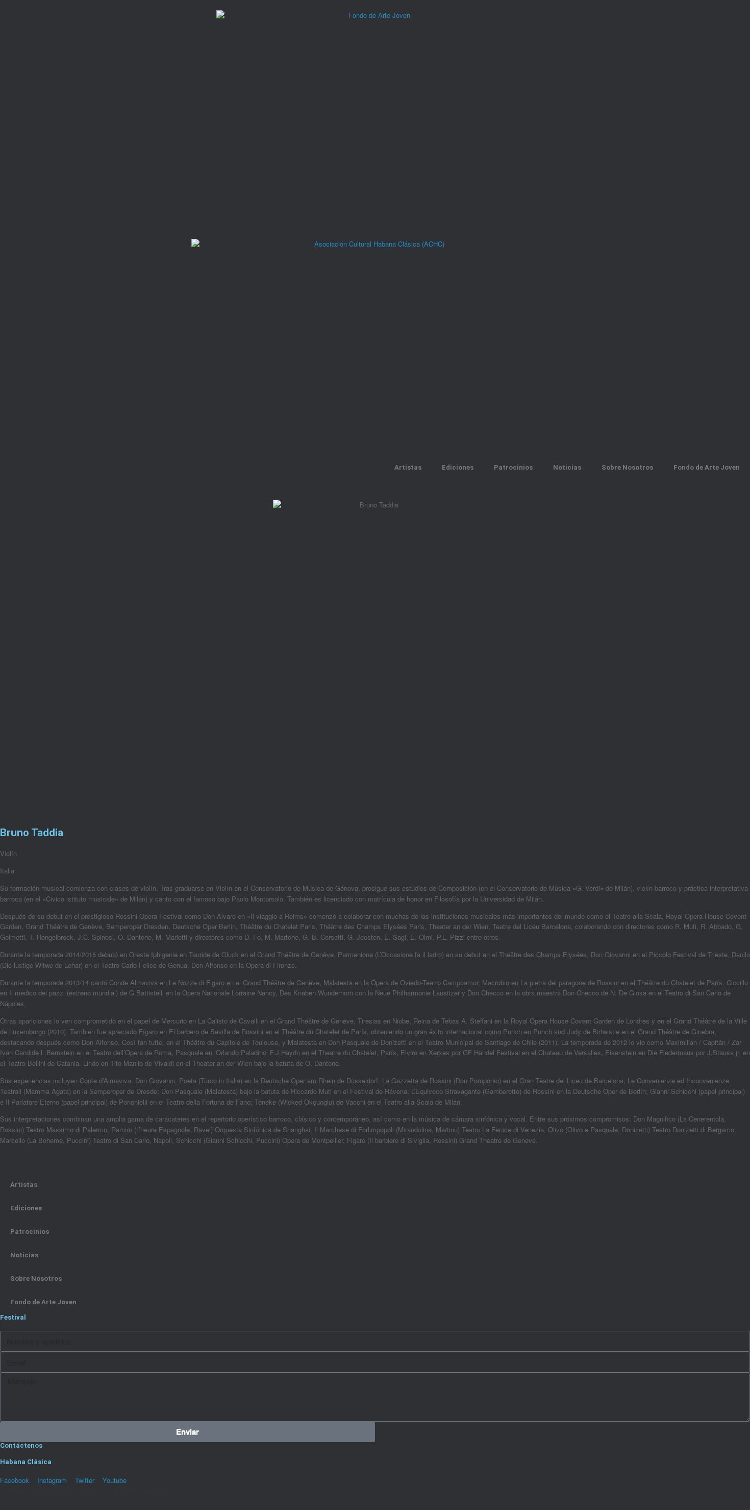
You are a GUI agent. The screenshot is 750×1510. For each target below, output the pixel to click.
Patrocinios (513, 467)
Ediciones (457, 467)
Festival (13, 1317)
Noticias (567, 467)
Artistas (407, 467)
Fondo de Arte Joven (706, 467)
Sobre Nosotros (627, 467)
